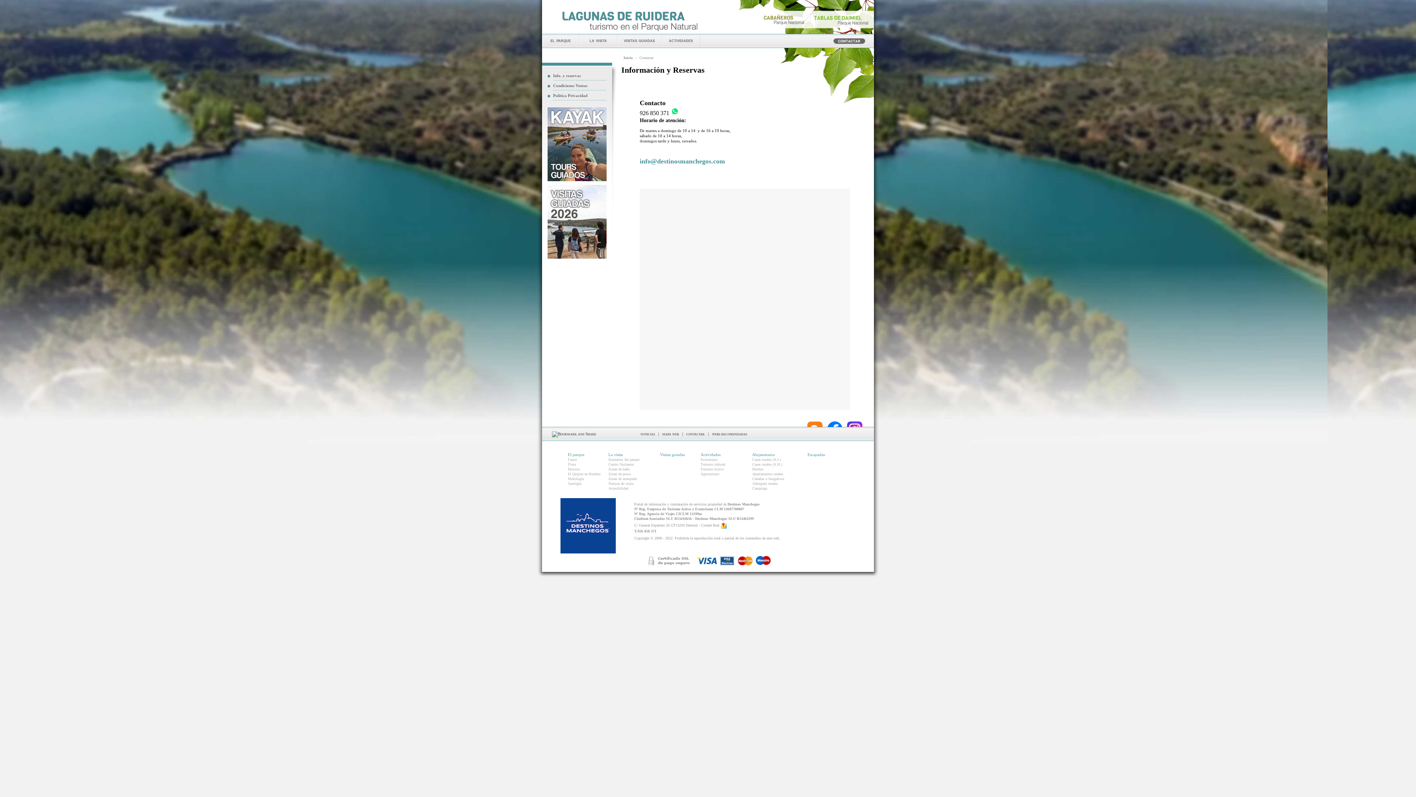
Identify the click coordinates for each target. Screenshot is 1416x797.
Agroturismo (710, 474)
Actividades (711, 454)
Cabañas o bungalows (768, 479)
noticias (648, 434)
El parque (576, 454)
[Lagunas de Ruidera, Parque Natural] (629, 32)
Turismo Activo (712, 469)
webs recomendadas (729, 434)
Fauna (572, 460)
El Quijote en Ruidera (584, 474)
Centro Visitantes (621, 464)
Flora (572, 464)
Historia (574, 469)
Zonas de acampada (622, 479)
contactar (695, 434)
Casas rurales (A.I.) (766, 460)
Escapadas (816, 454)
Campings (759, 488)
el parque (561, 40)
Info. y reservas (567, 75)
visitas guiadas (639, 40)
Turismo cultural (713, 464)
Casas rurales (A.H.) (767, 464)
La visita (615, 454)
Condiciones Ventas (570, 85)
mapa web (670, 434)
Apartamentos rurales (767, 474)
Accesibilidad (618, 488)
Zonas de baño (619, 469)
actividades (681, 40)
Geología (574, 484)
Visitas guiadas (672, 454)
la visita (598, 40)
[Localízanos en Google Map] (724, 526)
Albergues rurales (765, 484)
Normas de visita (621, 484)
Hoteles (757, 469)
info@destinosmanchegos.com (682, 161)
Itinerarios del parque (623, 460)
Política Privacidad (570, 95)
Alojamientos (763, 454)
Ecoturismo (709, 460)
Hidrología (576, 479)
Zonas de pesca (619, 474)
